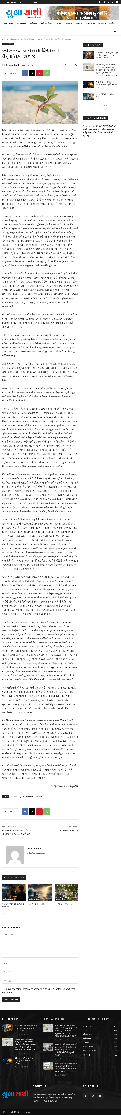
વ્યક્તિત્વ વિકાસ (27, 39)
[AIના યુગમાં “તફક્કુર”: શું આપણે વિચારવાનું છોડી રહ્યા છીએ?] (88, 84)
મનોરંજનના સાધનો (69, 830)
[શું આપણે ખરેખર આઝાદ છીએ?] (88, 96)
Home (5, 39)
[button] (115, 31)
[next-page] (9, 914)
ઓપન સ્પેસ (14, 39)
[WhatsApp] (46, 73)
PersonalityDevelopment (22, 796)
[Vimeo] (112, 2)
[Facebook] (99, 2)
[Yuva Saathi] (4, 65)
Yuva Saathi (14, 65)
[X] (108, 2)
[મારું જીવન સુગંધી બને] (66, 892)
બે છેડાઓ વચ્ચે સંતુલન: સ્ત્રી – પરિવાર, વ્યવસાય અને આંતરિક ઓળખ (107, 55)
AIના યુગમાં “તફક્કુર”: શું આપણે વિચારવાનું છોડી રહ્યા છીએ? (106, 84)
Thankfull (40, 796)
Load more (100, 105)
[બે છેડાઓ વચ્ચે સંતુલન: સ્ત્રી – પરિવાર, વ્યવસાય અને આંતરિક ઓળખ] (88, 55)
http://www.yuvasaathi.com (38, 853)
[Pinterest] (39, 73)
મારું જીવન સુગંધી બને (63, 904)
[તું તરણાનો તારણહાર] (40, 892)
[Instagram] (104, 2)
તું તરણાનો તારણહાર (36, 904)
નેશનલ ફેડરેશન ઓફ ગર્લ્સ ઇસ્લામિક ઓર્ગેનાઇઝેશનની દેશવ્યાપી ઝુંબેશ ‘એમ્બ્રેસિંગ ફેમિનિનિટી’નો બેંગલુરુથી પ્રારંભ (66, 1049)
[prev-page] (4, 914)
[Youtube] (117, 2)
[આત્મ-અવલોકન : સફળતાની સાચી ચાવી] (14, 892)
